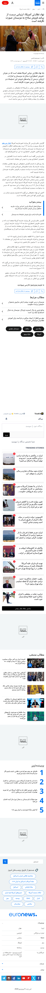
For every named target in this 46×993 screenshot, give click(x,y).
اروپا (42, 928)
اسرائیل (15, 887)
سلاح (27, 328)
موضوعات (41, 923)
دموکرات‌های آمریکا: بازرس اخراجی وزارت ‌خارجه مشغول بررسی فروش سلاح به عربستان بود (26, 207)
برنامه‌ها (19, 947)
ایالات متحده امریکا (25, 9)
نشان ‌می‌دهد (6, 143)
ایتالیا (28, 898)
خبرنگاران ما (40, 952)
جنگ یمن (38, 328)
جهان (33, 9)
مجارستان (17, 904)
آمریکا (39, 334)
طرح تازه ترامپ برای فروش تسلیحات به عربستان (26, 215)
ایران (38, 898)
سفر (43, 943)
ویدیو (42, 947)
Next (42, 938)
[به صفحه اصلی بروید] (37, 3)
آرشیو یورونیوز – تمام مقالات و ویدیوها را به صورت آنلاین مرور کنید (12, 954)
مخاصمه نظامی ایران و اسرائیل (23, 876)
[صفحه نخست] (43, 9)
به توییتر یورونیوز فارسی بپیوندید (30, 285)
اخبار (39, 9)
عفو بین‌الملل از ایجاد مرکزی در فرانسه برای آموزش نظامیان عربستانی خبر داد (26, 319)
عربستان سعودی (14, 328)
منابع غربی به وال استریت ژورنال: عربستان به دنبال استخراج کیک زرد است (25, 311)
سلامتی (29, 904)
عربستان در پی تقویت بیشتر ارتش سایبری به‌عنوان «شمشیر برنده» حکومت (26, 303)
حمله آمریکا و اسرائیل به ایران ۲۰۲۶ (23, 881)
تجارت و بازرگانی (39, 933)
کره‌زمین (19, 933)
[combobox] (23, 861)
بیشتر (42, 969)
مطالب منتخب (36, 655)
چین (7, 898)
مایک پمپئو (27, 334)
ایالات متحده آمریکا (35, 892)
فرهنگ (20, 943)
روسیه (18, 898)
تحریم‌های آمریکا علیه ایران (13, 892)
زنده (5, 3)
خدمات (42, 964)
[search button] (5, 861)
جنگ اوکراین (29, 887)
